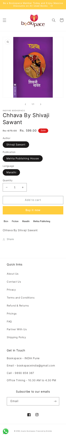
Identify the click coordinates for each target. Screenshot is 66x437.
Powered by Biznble (44, 431)
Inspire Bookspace (28, 431)
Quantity (8, 180)
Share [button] (10, 239)
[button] (4, 20)
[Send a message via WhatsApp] (6, 431)
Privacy (11, 289)
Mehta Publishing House (22, 158)
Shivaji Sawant (16, 144)
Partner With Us (17, 329)
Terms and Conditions (21, 297)
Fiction (15, 221)
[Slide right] (40, 104)
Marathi (11, 172)
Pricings (12, 313)
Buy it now (33, 210)
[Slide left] (25, 104)
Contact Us (14, 281)
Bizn (6, 221)
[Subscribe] (55, 401)
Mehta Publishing (41, 221)
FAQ (9, 321)
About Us (13, 273)
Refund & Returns (18, 305)
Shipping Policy (16, 337)
